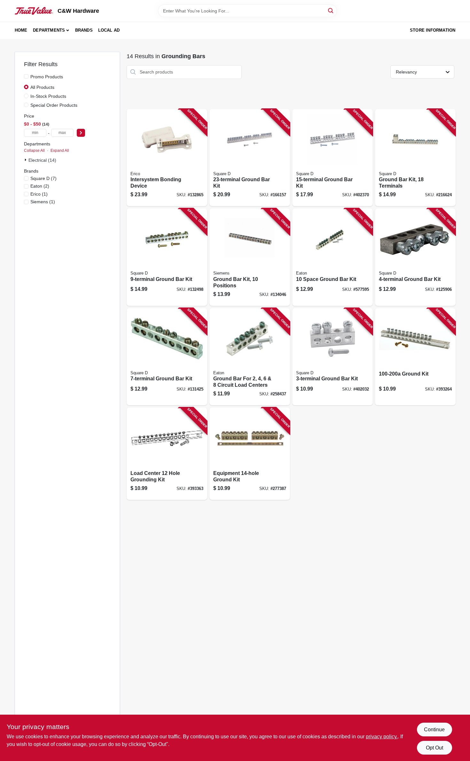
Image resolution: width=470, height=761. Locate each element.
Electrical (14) (42, 160)
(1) (39, 194)
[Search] (331, 10)
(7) (43, 178)
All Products (42, 87)
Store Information (432, 30)
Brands (84, 30)
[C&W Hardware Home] (34, 11)
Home (21, 30)
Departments (49, 30)
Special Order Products (53, 105)
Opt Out (434, 747)
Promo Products (46, 76)
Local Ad (109, 30)
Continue (434, 729)
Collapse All (34, 150)
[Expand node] (26, 160)
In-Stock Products (48, 96)
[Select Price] (81, 133)
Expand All (60, 150)
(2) (39, 186)
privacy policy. (382, 736)
